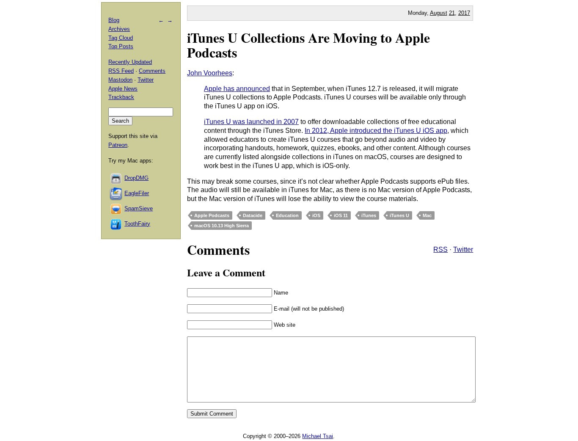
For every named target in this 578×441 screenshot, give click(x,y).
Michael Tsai (317, 436)
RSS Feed (121, 71)
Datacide (252, 215)
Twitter (463, 249)
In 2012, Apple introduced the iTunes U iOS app (376, 130)
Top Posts (120, 46)
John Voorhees (209, 73)
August (438, 13)
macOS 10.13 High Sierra (221, 225)
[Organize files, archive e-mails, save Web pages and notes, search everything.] (116, 193)
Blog (113, 20)
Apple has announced (237, 88)
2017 (464, 13)
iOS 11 (341, 215)
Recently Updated (130, 62)
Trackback (121, 97)
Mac (427, 215)
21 (452, 13)
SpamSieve (138, 208)
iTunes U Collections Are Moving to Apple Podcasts (308, 45)
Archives (119, 29)
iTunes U (399, 215)
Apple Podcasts (211, 215)
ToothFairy (137, 223)
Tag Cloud (120, 38)
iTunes (368, 215)
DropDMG (136, 178)
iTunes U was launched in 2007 (251, 121)
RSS (440, 249)
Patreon (117, 145)
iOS (316, 215)
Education (287, 215)
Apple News (123, 88)
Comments (152, 71)
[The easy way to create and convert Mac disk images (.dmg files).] (116, 178)
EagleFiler (136, 193)
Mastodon (120, 80)
